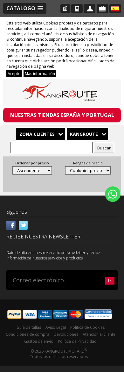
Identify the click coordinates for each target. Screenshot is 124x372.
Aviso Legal (55, 327)
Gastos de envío (38, 341)
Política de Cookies (87, 327)
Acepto (14, 73)
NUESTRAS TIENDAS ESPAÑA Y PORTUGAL (62, 115)
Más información (40, 73)
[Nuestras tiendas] (65, 8)
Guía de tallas (29, 327)
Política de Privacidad (77, 341)
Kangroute (84, 134)
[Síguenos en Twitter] (23, 224)
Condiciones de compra (27, 334)
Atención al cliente (99, 334)
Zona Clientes (37, 134)
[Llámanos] (77, 8)
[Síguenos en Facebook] (11, 224)
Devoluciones (66, 334)
